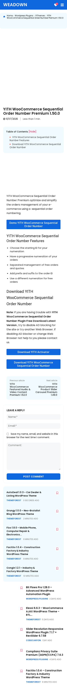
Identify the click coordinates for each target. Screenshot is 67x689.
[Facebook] (15, 24)
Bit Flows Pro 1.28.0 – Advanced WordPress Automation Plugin (40, 591)
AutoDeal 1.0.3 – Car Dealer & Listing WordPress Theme (24, 494)
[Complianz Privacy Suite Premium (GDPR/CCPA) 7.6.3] (13, 655)
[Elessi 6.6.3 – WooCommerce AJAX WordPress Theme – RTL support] (13, 614)
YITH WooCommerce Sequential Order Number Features (33, 139)
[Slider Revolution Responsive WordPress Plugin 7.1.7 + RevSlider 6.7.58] (13, 635)
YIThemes (40, 15)
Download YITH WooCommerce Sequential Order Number (35, 146)
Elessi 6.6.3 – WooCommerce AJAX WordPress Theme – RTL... (44, 611)
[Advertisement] (33, 65)
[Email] (52, 24)
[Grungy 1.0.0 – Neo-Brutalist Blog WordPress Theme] (51, 514)
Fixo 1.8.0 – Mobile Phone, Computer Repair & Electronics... (21, 531)
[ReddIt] (44, 24)
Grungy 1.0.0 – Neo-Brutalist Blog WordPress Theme (23, 512)
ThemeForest (14, 500)
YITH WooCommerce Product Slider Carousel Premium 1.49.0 (46, 389)
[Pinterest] (30, 24)
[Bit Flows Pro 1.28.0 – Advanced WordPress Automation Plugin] (13, 593)
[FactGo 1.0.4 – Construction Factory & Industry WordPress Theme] (51, 552)
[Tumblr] (59, 24)
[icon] (4, 16)
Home (10, 15)
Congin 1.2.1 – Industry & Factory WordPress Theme (22, 569)
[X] (22, 24)
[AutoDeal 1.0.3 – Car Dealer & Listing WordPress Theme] (51, 496)
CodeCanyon (33, 640)
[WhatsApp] (37, 24)
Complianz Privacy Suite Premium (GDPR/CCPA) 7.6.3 (44, 653)
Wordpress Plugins (24, 15)
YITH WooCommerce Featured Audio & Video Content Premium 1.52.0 (20, 389)
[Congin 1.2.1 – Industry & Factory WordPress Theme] (51, 571)
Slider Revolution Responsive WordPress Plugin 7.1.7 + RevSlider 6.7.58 (44, 632)
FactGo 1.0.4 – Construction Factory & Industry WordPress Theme (23, 551)
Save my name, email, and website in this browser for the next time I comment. (32, 435)
